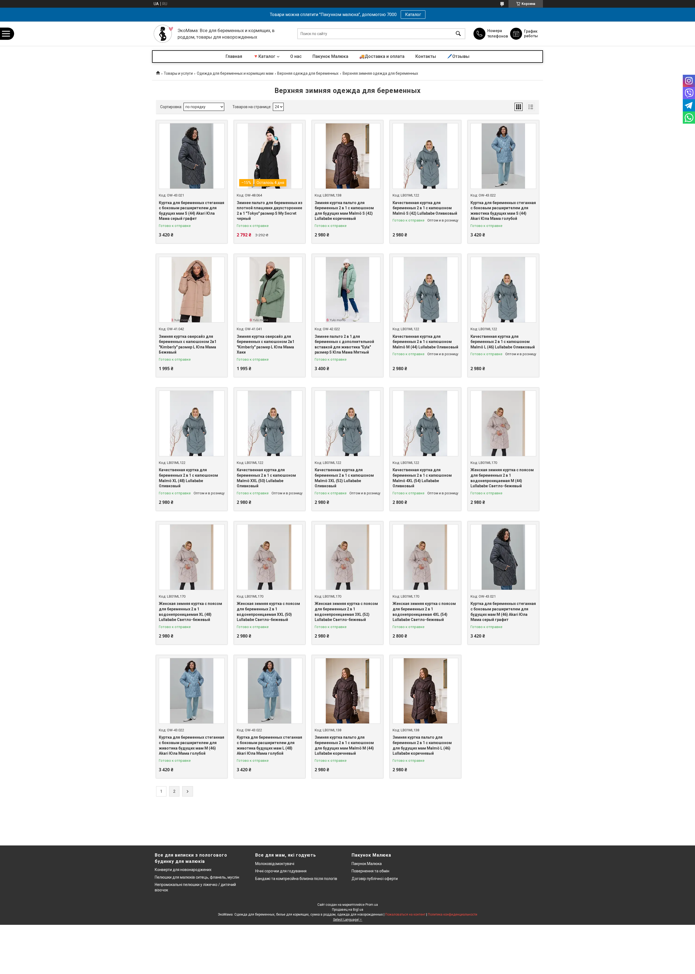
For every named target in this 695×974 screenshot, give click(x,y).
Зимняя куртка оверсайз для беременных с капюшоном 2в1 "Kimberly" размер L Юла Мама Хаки (265, 344)
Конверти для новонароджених (183, 869)
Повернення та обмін (370, 871)
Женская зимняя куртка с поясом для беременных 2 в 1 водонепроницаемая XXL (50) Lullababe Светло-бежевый (268, 611)
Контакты (425, 56)
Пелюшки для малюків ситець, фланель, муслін (197, 877)
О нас (296, 56)
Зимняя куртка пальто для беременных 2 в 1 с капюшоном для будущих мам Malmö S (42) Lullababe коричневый (344, 211)
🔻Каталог (264, 56)
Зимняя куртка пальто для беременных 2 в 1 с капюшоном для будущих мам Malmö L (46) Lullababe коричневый (422, 745)
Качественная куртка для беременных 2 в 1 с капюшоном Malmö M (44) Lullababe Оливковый (425, 341)
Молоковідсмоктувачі (274, 863)
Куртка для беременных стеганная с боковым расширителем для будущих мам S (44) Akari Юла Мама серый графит (191, 211)
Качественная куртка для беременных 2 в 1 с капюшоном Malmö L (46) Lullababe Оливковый (502, 341)
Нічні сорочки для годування (281, 871)
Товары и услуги (178, 73)
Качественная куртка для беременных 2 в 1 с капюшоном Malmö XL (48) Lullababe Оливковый (188, 478)
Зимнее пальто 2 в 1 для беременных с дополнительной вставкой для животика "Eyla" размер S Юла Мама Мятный (344, 344)
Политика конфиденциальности (452, 914)
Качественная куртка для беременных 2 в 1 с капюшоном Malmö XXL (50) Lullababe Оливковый (266, 478)
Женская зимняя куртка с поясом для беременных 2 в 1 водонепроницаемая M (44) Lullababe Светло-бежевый (502, 478)
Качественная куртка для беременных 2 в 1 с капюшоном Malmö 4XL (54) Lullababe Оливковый (422, 478)
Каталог (413, 14)
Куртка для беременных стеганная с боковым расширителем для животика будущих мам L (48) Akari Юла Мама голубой (269, 745)
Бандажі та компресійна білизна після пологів (296, 878)
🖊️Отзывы (458, 56)
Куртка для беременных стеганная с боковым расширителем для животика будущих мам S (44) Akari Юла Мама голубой (503, 211)
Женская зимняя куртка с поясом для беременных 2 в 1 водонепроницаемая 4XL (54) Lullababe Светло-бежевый (424, 611)
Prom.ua (371, 905)
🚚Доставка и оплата (382, 56)
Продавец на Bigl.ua (347, 909)
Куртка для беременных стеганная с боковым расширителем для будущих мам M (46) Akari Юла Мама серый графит (503, 611)
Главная (234, 56)
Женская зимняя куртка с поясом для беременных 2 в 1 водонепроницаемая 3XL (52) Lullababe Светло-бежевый (346, 611)
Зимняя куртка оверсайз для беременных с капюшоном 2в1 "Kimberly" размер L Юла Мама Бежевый (187, 344)
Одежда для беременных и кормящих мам (235, 73)
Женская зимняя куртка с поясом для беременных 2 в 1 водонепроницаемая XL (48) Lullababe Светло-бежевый (190, 611)
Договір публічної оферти (375, 878)
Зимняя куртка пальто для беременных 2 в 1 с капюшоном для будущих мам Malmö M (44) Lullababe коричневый (344, 745)
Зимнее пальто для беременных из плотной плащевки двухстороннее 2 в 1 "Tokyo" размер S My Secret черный (269, 211)
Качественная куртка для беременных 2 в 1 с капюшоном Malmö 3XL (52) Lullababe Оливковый (344, 478)
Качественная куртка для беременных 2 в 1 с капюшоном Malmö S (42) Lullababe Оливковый (425, 208)
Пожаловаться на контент (405, 914)
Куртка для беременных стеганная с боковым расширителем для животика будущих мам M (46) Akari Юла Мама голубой (191, 745)
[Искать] (458, 34)
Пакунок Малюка (330, 56)
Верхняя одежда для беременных (308, 73)
